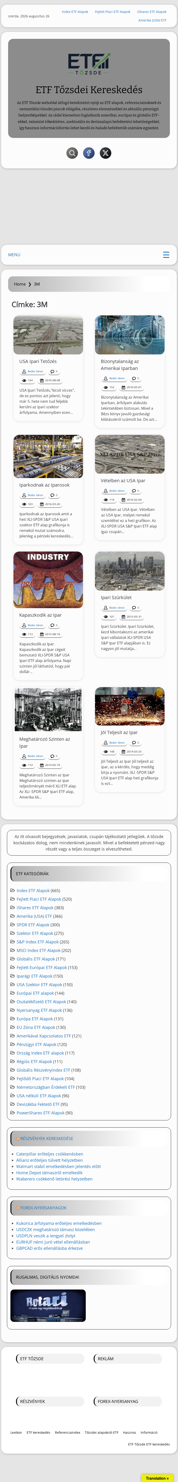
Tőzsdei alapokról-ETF (101, 1432)
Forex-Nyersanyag (118, 1401)
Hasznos (129, 1432)
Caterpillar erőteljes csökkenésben (49, 1154)
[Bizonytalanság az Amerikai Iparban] (130, 334)
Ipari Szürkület (116, 597)
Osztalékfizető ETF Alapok (41, 1001)
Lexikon (16, 1432)
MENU (14, 254)
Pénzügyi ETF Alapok (36, 1044)
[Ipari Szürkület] (130, 571)
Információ (149, 1432)
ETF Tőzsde (32, 1358)
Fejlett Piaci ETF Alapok (112, 11)
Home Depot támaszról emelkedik (49, 1172)
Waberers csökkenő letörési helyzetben (54, 1179)
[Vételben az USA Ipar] (130, 454)
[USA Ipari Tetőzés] (48, 334)
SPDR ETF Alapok (33, 924)
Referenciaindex (67, 1432)
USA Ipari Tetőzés (38, 361)
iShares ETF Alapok (151, 11)
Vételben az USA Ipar (123, 480)
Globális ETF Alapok (36, 959)
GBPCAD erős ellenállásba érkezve (49, 1248)
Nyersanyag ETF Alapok (39, 1010)
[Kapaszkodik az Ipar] (48, 580)
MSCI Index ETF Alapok (38, 950)
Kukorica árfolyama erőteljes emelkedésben (59, 1223)
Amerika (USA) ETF (152, 20)
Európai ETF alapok (35, 993)
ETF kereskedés (38, 1432)
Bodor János (35, 371)
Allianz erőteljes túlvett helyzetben (49, 1160)
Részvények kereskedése (46, 1138)
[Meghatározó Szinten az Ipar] (48, 709)
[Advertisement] (89, 207)
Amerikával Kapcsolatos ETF (44, 1036)
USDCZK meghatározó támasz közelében (55, 1229)
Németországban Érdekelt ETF (46, 1087)
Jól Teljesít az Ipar (119, 732)
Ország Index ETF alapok (40, 1053)
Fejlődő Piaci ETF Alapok (40, 1078)
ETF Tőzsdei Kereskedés (89, 90)
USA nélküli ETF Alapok (39, 1095)
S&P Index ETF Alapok (38, 942)
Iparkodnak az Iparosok (44, 485)
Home (20, 284)
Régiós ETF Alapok (34, 1061)
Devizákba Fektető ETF (38, 1104)
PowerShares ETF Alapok (40, 1113)
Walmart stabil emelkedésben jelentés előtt (58, 1166)
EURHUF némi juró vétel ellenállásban (53, 1242)
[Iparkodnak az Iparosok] (48, 456)
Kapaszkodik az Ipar (40, 615)
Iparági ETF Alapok (34, 976)
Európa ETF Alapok (35, 1019)
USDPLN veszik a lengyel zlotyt (45, 1235)
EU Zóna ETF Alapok (36, 1027)
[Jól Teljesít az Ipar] (130, 706)
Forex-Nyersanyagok (43, 1208)
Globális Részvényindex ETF (43, 1070)
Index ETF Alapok (75, 11)
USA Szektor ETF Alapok (39, 984)
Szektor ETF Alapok (35, 933)
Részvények (32, 1401)
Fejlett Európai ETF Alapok (42, 967)
